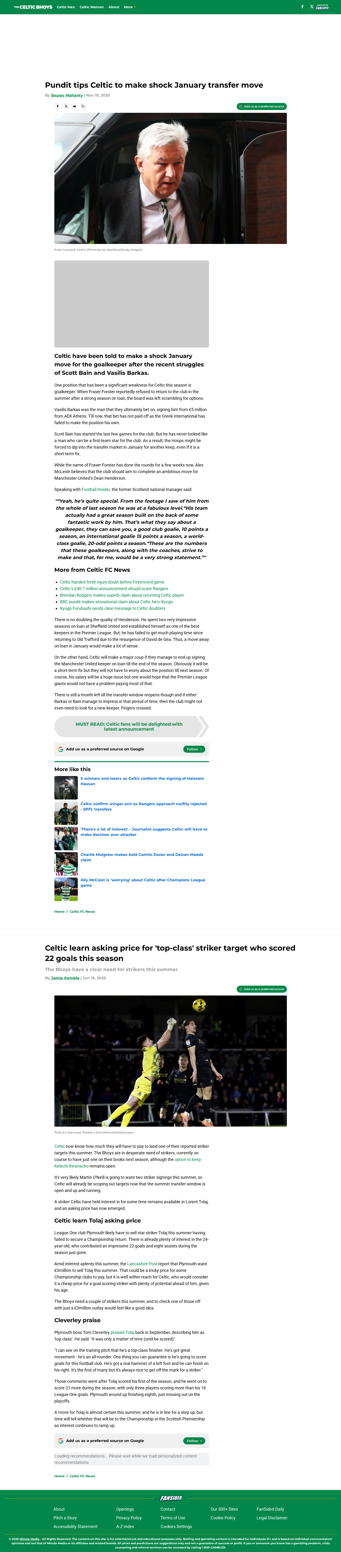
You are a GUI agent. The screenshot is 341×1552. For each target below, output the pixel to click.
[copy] (83, 106)
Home (59, 911)
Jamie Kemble (65, 978)
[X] (312, 6)
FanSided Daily (270, 1509)
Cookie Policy (223, 1517)
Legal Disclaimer (272, 1517)
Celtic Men (66, 7)
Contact (168, 1509)
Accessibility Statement (75, 1526)
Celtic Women (92, 7)
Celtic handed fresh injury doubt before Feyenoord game (112, 582)
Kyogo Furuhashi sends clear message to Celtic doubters (112, 608)
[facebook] (302, 6)
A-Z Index (125, 1526)
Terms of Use (173, 1517)
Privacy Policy (129, 1517)
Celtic (59, 1146)
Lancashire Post (142, 1263)
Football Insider (96, 489)
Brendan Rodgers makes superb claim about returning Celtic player (122, 595)
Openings (125, 1509)
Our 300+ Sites (224, 1509)
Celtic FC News (82, 911)
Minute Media (29, 1539)
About (114, 7)
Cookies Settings (176, 1526)
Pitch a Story (65, 1517)
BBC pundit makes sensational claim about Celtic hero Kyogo (116, 601)
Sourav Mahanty (67, 95)
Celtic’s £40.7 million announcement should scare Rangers (114, 588)
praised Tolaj (122, 1332)
